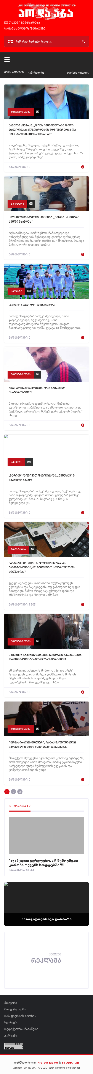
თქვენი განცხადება (24, 23)
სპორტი (16, 291)
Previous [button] (15, 898)
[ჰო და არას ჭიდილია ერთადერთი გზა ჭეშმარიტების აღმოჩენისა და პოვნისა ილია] (46, 19)
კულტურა (17, 203)
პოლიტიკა (18, 549)
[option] (46, 904)
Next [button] (78, 898)
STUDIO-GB (70, 1062)
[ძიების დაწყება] (83, 41)
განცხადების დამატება (26, 28)
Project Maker (47, 1062)
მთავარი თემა (20, 112)
